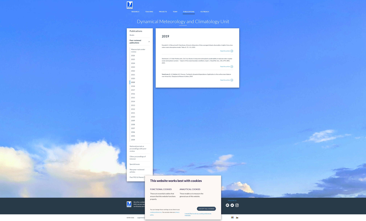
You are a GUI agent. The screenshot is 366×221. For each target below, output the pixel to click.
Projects (163, 11)
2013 (133, 105)
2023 (133, 67)
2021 (133, 75)
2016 (133, 94)
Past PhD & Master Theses (140, 177)
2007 (133, 128)
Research (135, 11)
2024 (133, 63)
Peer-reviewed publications (135, 41)
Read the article (225, 51)
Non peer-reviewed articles (137, 170)
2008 (133, 124)
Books (132, 35)
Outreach (204, 11)
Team (175, 11)
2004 (133, 140)
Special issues (135, 164)
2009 (133, 120)
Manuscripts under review (138, 50)
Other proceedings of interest (138, 157)
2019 (133, 82)
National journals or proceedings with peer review (138, 148)
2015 (133, 98)
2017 (133, 90)
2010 (133, 117)
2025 (133, 59)
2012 (133, 109)
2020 (133, 78)
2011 (133, 113)
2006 (133, 132)
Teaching (149, 11)
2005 (133, 136)
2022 (133, 71)
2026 (133, 55)
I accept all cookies (206, 209)
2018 (133, 86)
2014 (133, 101)
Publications (188, 11)
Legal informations (142, 217)
